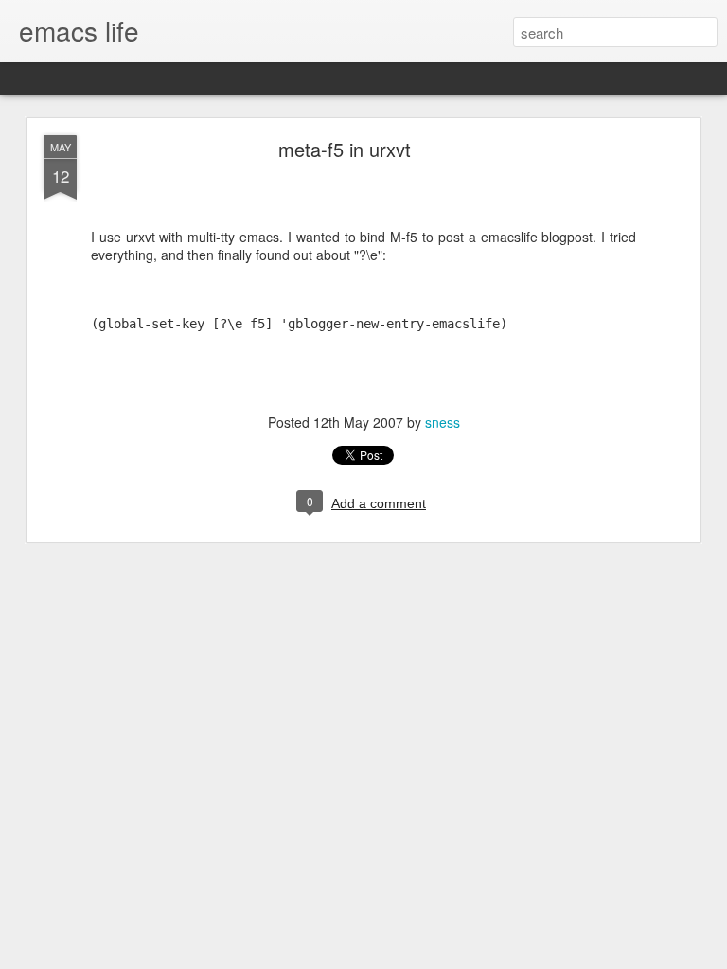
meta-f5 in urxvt (344, 149)
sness (442, 422)
